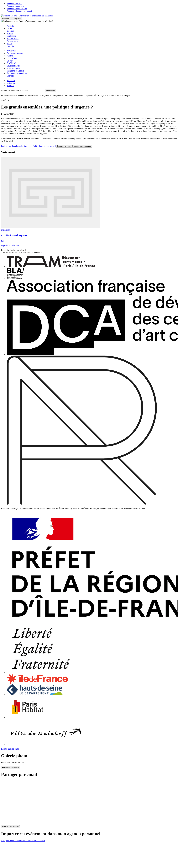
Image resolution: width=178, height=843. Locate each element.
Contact (10, 76)
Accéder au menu (14, 3)
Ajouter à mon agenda (82, 146)
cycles (9, 28)
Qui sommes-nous (15, 53)
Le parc (10, 61)
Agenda (10, 26)
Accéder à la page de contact (19, 11)
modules (10, 31)
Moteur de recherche (10, 90)
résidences (11, 36)
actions (10, 33)
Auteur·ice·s (12, 41)
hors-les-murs (12, 38)
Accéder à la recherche (17, 8)
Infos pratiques (13, 68)
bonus (9, 43)
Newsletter (11, 50)
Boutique (11, 46)
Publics (10, 56)
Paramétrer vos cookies (17, 73)
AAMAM (11, 63)
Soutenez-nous (13, 66)
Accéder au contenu (15, 6)
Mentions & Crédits (15, 71)
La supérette (12, 58)
